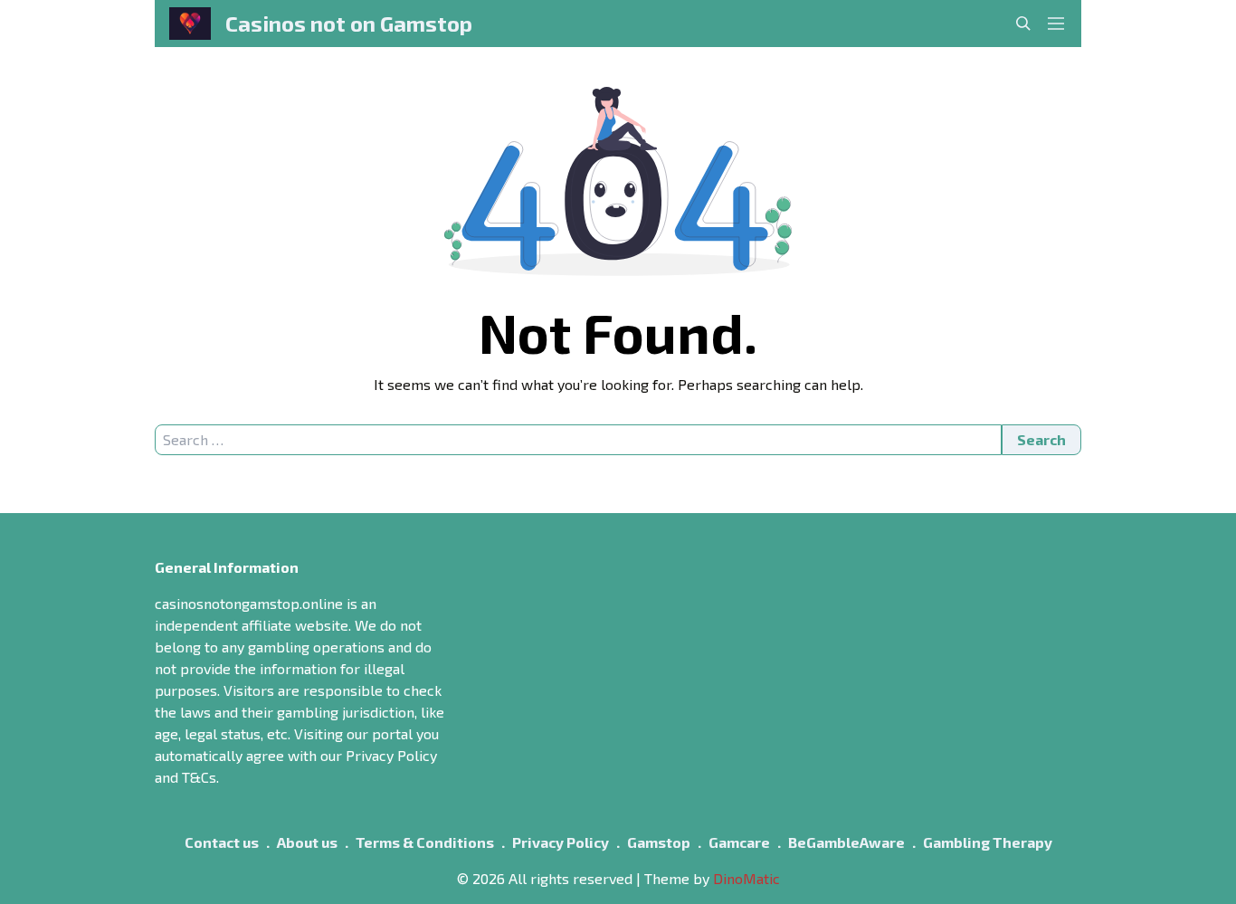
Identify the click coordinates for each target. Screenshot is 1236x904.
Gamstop (658, 842)
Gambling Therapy (987, 842)
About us (307, 842)
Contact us (222, 842)
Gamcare (739, 842)
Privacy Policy (560, 842)
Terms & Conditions (425, 842)
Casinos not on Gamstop (348, 23)
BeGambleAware (846, 842)
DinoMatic (746, 878)
